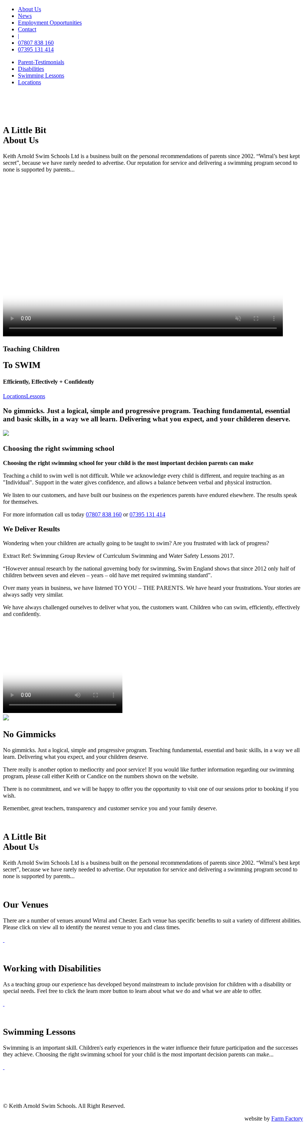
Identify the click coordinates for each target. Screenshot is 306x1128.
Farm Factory (287, 1118)
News (25, 16)
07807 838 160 (36, 43)
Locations (14, 396)
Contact (27, 29)
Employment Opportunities (50, 22)
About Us (29, 9)
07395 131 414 (36, 49)
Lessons (35, 396)
